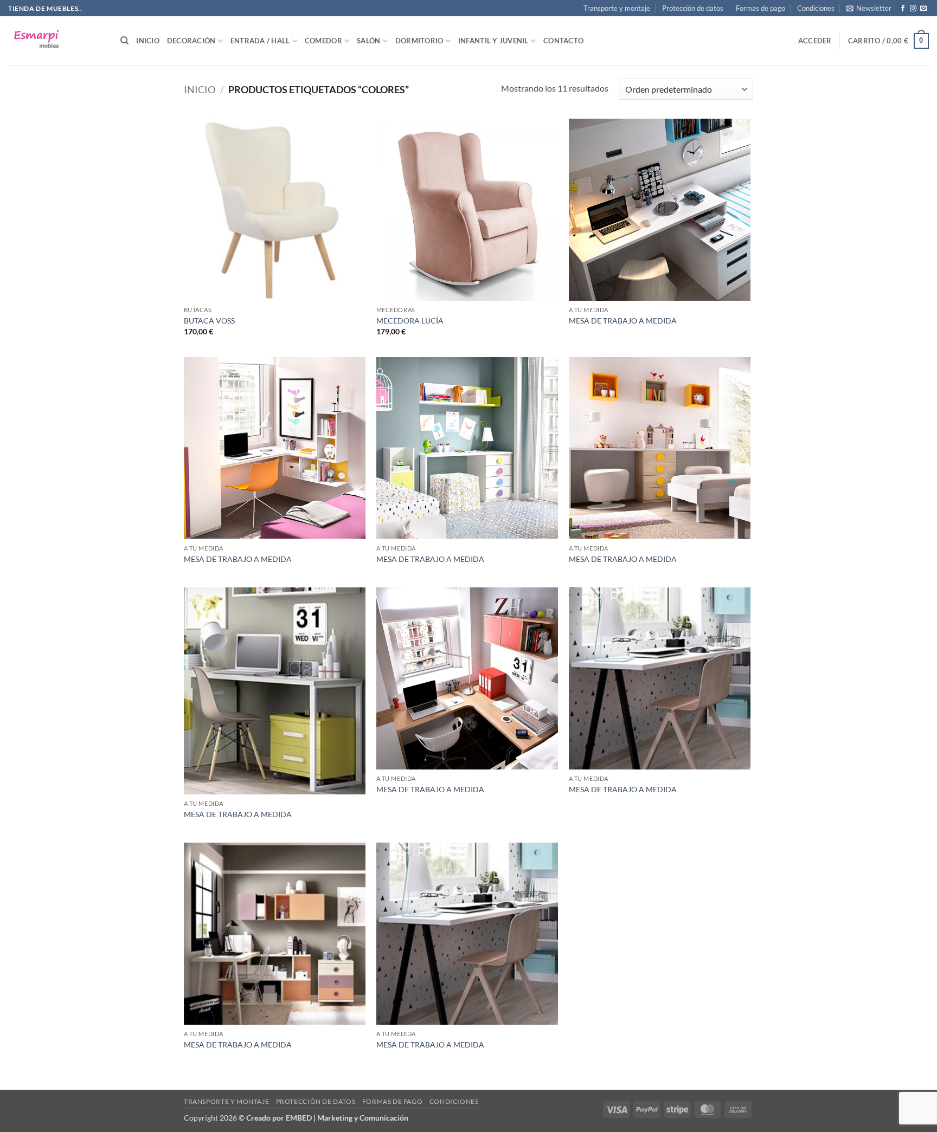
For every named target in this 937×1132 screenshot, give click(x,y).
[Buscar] (124, 40)
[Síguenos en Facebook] (903, 8)
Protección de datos (692, 8)
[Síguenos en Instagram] (913, 8)
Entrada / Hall (260, 40)
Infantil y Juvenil (493, 40)
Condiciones (816, 8)
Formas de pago (760, 8)
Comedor (323, 40)
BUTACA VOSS (209, 320)
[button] (868, 8)
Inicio (147, 40)
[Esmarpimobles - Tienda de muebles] (56, 40)
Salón (368, 40)
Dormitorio (419, 40)
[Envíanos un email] (923, 8)
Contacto (563, 40)
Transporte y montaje (616, 8)
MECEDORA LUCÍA (410, 320)
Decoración (191, 40)
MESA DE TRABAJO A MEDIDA (623, 320)
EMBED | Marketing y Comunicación (347, 1117)
